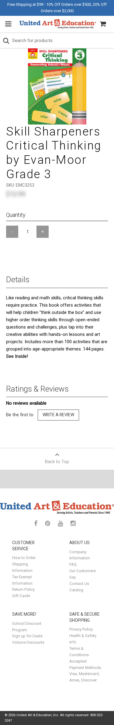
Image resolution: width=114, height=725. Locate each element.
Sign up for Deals (27, 636)
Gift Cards (21, 595)
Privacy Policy (81, 629)
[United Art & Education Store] (57, 24)
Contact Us (79, 583)
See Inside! (17, 356)
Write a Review (58, 414)
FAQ (73, 564)
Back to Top (57, 461)
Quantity (16, 215)
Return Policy (23, 589)
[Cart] (102, 24)
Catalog (76, 590)
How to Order (24, 557)
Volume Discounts (28, 642)
